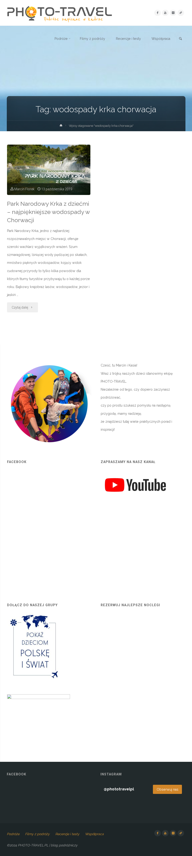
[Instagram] (173, 13)
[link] (180, 39)
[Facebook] (157, 13)
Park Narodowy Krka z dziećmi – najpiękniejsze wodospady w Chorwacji (48, 212)
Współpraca (94, 834)
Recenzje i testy (67, 834)
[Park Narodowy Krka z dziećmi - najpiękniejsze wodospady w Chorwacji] (48, 170)
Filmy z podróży (37, 834)
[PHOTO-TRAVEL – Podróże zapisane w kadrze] (59, 13)
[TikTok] (180, 13)
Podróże (13, 834)
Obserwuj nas (167, 789)
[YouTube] (165, 13)
